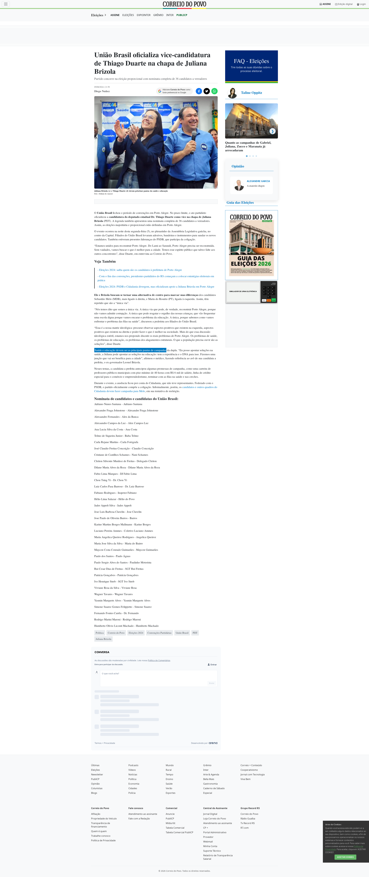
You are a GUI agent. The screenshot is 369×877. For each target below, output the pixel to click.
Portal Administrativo (214, 832)
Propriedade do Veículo (104, 818)
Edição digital (345, 4)
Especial (207, 792)
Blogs (94, 792)
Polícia (131, 792)
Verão (169, 788)
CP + (205, 827)
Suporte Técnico (212, 850)
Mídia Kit (170, 823)
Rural (169, 769)
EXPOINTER (143, 15)
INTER (170, 15)
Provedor (208, 837)
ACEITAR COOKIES (345, 857)
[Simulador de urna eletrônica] (251, 291)
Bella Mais (208, 779)
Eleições (97, 14)
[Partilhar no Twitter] (207, 91)
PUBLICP (181, 15)
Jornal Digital (210, 814)
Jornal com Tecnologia (253, 774)
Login (363, 4)
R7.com (245, 827)
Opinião (238, 166)
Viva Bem (246, 779)
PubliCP (95, 779)
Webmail (208, 841)
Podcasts (133, 765)
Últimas (95, 765)
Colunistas (96, 788)
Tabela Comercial (175, 827)
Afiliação (95, 814)
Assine (327, 4)
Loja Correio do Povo (214, 818)
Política (132, 779)
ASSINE (114, 15)
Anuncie (170, 814)
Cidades (132, 788)
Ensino (169, 779)
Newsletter (97, 774)
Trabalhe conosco (100, 835)
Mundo (170, 765)
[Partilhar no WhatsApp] (214, 91)
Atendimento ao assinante (142, 814)
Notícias (132, 774)
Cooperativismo (249, 769)
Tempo (169, 774)
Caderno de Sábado (214, 788)
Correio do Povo (249, 814)
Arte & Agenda (211, 774)
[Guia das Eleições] (251, 244)
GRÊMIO (158, 15)
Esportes (170, 792)
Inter (206, 769)
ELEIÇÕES (128, 15)
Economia (133, 783)
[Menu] (6, 4)
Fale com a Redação (139, 818)
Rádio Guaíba (248, 818)
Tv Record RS (248, 823)
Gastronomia (210, 783)
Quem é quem (99, 831)
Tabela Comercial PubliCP (179, 832)
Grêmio (207, 765)
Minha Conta (210, 846)
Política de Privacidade (103, 840)
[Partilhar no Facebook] (199, 91)
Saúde (169, 783)
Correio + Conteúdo (251, 765)
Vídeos (132, 769)
